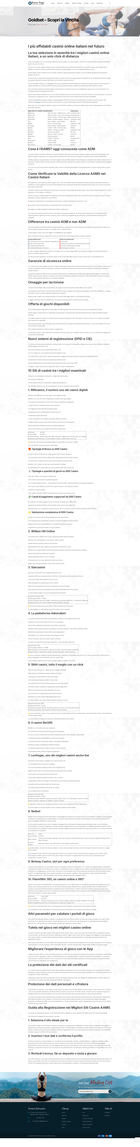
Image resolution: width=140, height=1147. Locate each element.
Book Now (100, 3)
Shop (92, 3)
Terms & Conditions (87, 1124)
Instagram (107, 1115)
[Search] (110, 3)
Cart (83, 1112)
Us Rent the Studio (87, 1118)
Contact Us (85, 1115)
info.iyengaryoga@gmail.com (40, 1121)
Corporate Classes (87, 1121)
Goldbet (37, 102)
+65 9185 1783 (40, 1118)
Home (52, 3)
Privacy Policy (86, 1127)
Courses (86, 3)
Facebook (107, 1112)
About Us (59, 3)
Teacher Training (76, 3)
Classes (67, 3)
